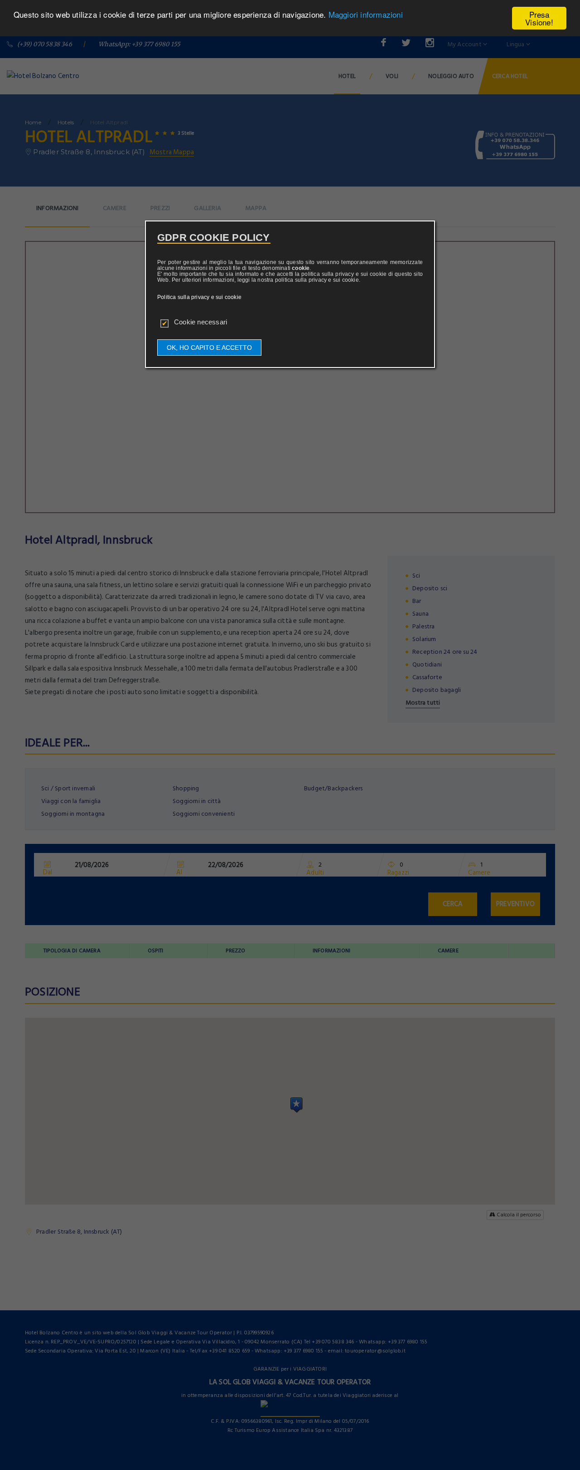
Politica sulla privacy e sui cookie (199, 297)
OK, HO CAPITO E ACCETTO (209, 347)
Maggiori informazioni (366, 14)
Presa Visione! (539, 18)
